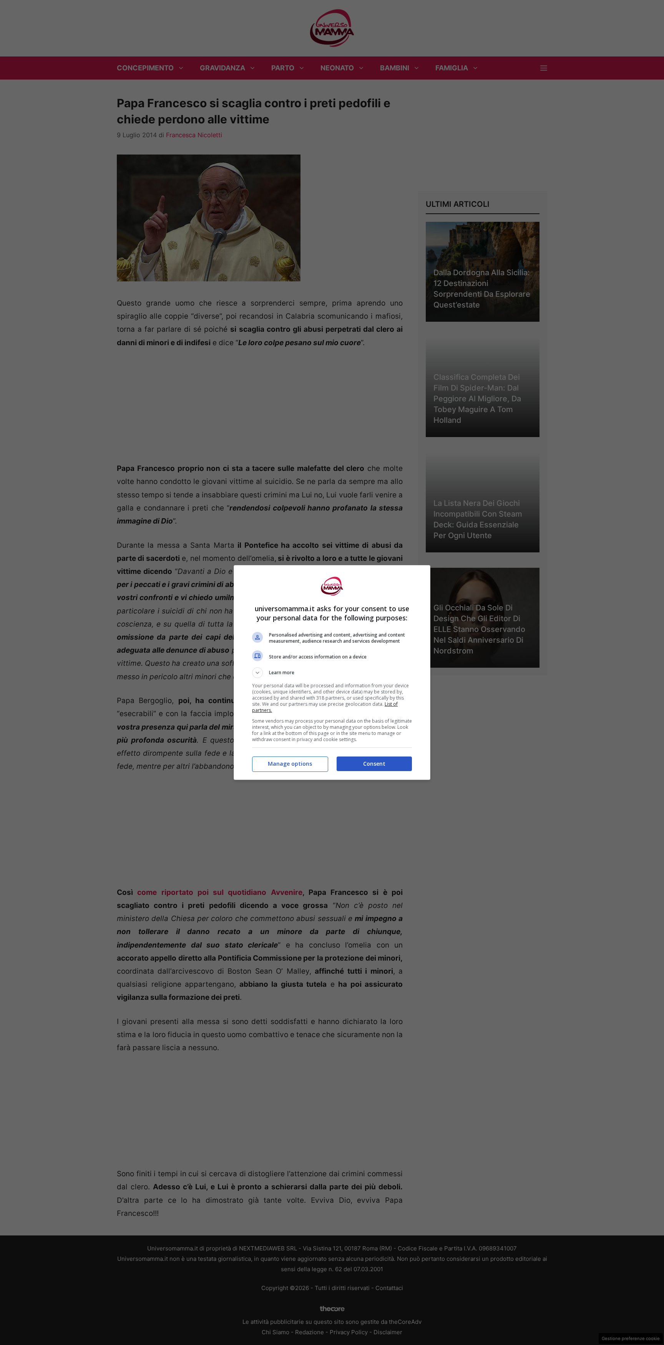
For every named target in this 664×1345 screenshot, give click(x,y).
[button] (332, 672)
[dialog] (332, 672)
